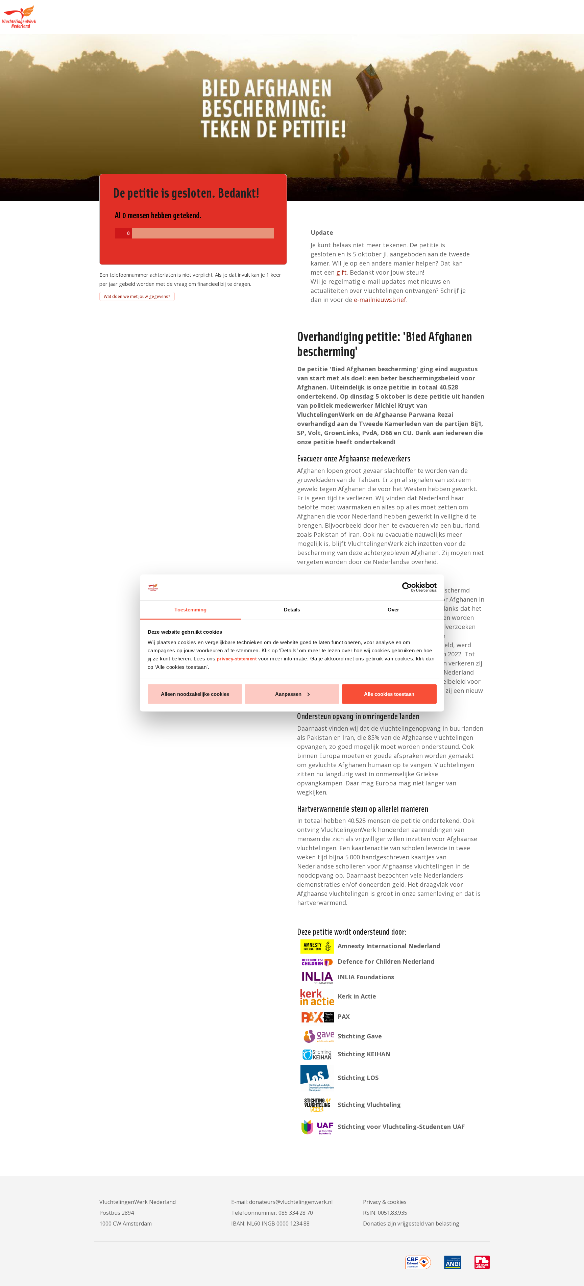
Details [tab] (292, 609)
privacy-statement (237, 658)
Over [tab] (393, 609)
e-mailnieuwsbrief (380, 300)
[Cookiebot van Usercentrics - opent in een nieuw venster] (407, 587)
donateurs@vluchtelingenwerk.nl (291, 1202)
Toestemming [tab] (190, 609)
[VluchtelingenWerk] (18, 14)
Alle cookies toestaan (389, 694)
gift (341, 272)
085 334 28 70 (295, 1212)
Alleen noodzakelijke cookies (195, 694)
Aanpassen (288, 694)
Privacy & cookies (385, 1202)
